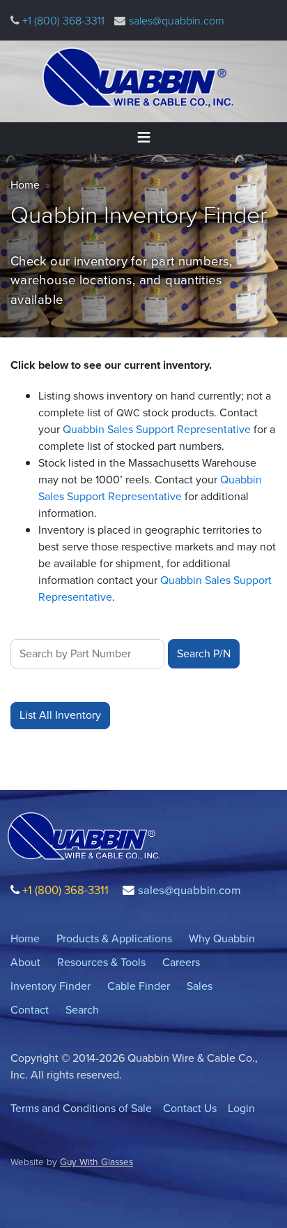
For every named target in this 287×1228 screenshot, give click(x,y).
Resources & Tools (101, 962)
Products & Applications (114, 938)
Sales (199, 986)
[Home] (138, 77)
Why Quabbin (222, 938)
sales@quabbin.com (176, 21)
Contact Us (190, 1108)
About (25, 962)
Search (82, 1010)
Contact (29, 1010)
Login (241, 1108)
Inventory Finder (50, 986)
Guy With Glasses (96, 1162)
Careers (181, 962)
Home (25, 185)
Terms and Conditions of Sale (81, 1108)
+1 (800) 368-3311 (62, 21)
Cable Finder (138, 986)
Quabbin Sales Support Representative (158, 429)
